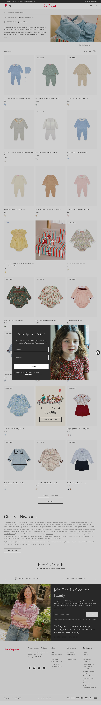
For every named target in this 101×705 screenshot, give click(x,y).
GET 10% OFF (31, 367)
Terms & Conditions (34, 372)
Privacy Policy (28, 374)
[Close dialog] (86, 327)
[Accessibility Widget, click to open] (98, 352)
